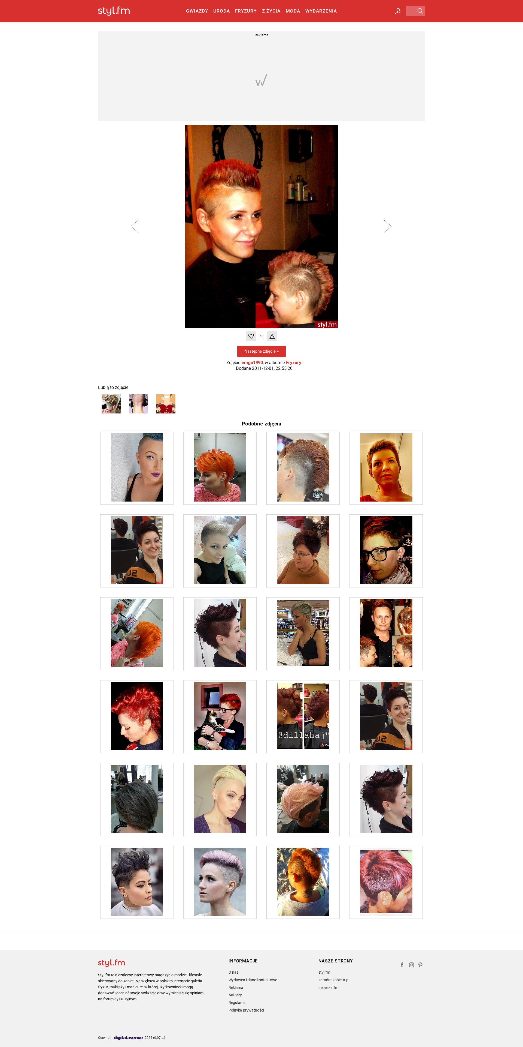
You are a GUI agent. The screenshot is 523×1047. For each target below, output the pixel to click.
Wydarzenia (321, 11)
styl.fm (324, 972)
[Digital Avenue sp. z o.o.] (128, 1038)
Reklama (236, 987)
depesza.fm (328, 987)
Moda (293, 11)
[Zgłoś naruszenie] (272, 336)
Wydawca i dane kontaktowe (253, 980)
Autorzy (235, 995)
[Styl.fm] (119, 11)
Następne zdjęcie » (261, 351)
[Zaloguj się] (398, 11)
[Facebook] (402, 965)
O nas (233, 972)
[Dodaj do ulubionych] (251, 336)
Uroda (221, 11)
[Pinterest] (420, 965)
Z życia (271, 11)
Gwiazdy (197, 11)
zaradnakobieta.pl (333, 980)
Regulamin (238, 1002)
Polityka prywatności (246, 1010)
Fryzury (246, 11)
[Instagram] (411, 965)
